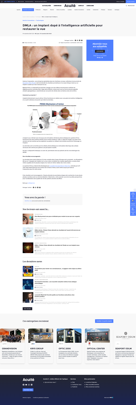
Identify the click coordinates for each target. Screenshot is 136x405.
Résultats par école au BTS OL (41, 1)
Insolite (88, 9)
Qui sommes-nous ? (50, 382)
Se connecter (132, 1)
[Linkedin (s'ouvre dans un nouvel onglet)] (102, 57)
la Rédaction (31, 183)
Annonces (57, 5)
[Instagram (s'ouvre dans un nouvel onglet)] (100, 57)
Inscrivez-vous (28, 389)
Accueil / (24, 16)
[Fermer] (135, 190)
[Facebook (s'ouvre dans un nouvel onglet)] (97, 57)
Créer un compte (120, 1)
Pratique (103, 9)
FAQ (73, 382)
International (39, 292)
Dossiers (110, 9)
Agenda (18, 9)
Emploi (81, 5)
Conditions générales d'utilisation (41, 397)
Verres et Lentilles (61, 9)
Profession (38, 9)
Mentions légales (27, 397)
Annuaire (90, 5)
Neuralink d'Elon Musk (29, 83)
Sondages (117, 9)
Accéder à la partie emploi (104, 321)
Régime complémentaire (41, 279)
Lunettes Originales (91, 382)
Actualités (46, 5)
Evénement (95, 9)
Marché (52, 9)
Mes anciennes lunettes (92, 386)
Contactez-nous (76, 384)
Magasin (45, 9)
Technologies (38, 214)
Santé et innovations (40, 228)
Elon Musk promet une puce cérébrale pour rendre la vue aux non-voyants (57, 216)
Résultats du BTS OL (29, 1)
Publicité (74, 386)
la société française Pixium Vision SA (59, 166)
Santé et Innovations (79, 9)
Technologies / (39, 16)
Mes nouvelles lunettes (92, 384)
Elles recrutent (21, 1)
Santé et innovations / (30, 16)
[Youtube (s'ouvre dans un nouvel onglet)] (99, 57)
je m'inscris (99, 51)
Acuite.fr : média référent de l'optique (55, 379)
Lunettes (70, 9)
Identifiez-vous (28, 200)
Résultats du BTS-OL (28, 9)
